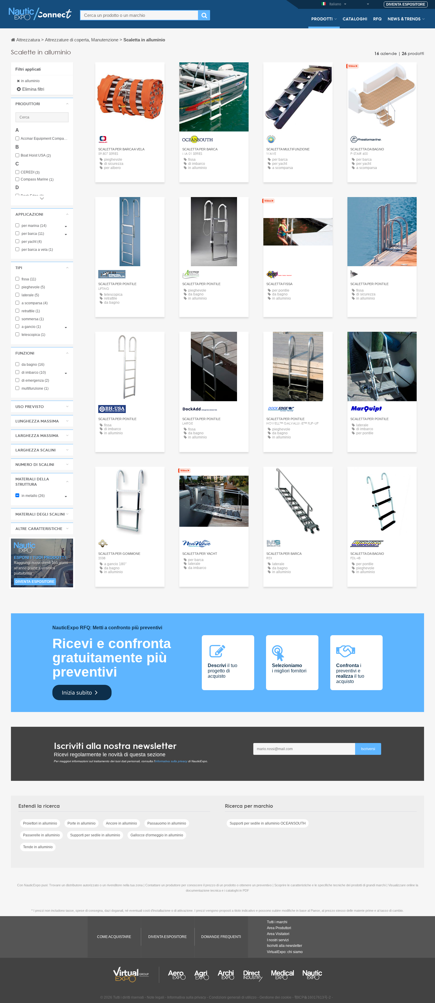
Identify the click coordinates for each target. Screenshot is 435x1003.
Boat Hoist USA (36, 155)
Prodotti (322, 18)
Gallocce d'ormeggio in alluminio (156, 835)
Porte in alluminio (81, 823)
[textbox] (139, 15)
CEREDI (30, 172)
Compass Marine (37, 179)
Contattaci (130, 72)
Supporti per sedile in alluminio (95, 835)
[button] (42, 103)
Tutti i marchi (277, 922)
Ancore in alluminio (121, 823)
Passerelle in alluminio (41, 835)
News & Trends (404, 18)
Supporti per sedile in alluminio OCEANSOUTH (268, 823)
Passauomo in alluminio (166, 823)
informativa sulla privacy (171, 761)
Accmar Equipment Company (45, 138)
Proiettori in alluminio (40, 823)
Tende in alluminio (38, 847)
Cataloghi (355, 18)
